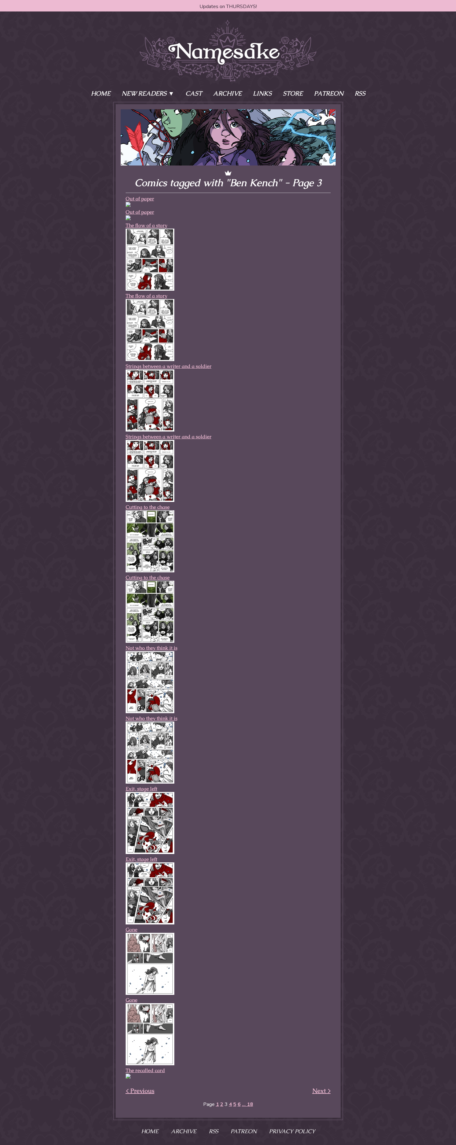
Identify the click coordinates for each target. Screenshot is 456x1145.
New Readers (144, 93)
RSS (360, 93)
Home (100, 93)
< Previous (140, 1091)
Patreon (328, 93)
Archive (227, 93)
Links (262, 93)
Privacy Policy (292, 1131)
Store (293, 93)
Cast (194, 93)
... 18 (247, 1104)
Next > (321, 1091)
